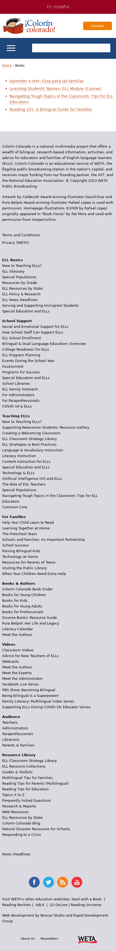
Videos (8, 644)
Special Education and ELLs (26, 311)
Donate (97, 26)
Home (7, 65)
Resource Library (18, 755)
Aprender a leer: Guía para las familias (46, 81)
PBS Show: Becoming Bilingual (28, 690)
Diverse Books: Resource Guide (29, 618)
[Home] (29, 26)
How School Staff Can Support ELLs (32, 332)
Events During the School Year (28, 361)
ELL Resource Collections (24, 766)
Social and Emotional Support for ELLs (35, 327)
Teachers (10, 722)
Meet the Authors (17, 635)
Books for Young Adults (22, 606)
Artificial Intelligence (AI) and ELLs (32, 479)
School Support (17, 321)
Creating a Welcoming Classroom (31, 433)
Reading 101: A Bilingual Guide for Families (50, 109)
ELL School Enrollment (21, 338)
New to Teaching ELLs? (22, 266)
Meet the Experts (17, 673)
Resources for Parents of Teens (29, 562)
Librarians (10, 739)
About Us (28, 938)
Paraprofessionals (17, 734)
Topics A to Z (13, 795)
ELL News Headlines (19, 300)
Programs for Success (21, 372)
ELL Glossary (13, 271)
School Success (15, 545)
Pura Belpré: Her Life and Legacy (30, 623)
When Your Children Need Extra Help (34, 574)
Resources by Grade (19, 283)
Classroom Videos (18, 650)
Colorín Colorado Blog (21, 823)
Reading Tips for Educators (25, 789)
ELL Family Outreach (20, 389)
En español (58, 6)
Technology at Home (20, 557)
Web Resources (15, 812)
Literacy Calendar (17, 629)
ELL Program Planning (21, 355)
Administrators (15, 728)
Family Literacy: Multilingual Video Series (38, 701)
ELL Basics (12, 260)
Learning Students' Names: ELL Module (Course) (55, 88)
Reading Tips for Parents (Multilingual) (35, 783)
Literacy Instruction (19, 456)
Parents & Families (18, 745)
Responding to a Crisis (21, 835)
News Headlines (16, 854)
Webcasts (10, 661)
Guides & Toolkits (17, 772)
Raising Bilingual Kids (21, 551)
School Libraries (16, 383)
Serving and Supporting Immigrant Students (40, 305)
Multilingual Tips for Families (27, 778)
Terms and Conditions (21, 235)
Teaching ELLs (16, 416)
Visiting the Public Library (24, 568)
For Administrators (18, 395)
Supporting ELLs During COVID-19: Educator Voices (46, 707)
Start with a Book (86, 899)
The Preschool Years (19, 534)
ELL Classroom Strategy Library (29, 439)
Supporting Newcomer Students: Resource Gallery (45, 427)
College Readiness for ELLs (25, 349)
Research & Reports (19, 806)
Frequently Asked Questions (26, 800)
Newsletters (49, 938)
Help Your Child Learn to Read (28, 522)
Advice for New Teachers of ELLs (30, 656)
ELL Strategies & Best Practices (29, 444)
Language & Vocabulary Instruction (32, 450)
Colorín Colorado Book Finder (27, 589)
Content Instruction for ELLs (26, 462)
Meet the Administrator (22, 679)
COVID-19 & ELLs (17, 406)
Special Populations (19, 277)
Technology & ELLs (18, 473)
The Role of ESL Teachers (24, 484)
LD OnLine (58, 905)
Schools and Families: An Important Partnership (43, 540)
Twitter (48, 882)
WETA (87, 939)
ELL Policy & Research (21, 294)
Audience (11, 717)
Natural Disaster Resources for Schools (36, 829)
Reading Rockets (16, 905)
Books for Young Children (24, 595)
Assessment (12, 366)
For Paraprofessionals (21, 401)
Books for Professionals (22, 612)
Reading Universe (86, 905)
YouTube (76, 882)
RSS (62, 882)
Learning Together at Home (26, 528)
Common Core (14, 507)
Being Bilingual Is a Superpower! (30, 696)
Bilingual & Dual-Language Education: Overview (44, 344)
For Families (14, 517)
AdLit (39, 905)
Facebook (34, 882)
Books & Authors (18, 583)
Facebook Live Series (20, 684)
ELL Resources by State (22, 288)
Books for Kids (15, 601)
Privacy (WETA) (15, 243)
